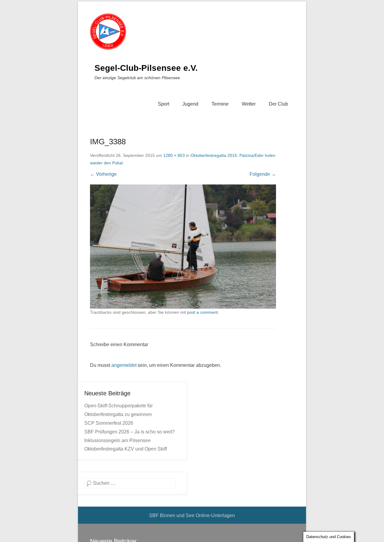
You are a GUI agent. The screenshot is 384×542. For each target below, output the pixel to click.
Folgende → (263, 174)
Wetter (249, 103)
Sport (163, 103)
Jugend (190, 103)
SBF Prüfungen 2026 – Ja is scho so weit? (129, 431)
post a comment (202, 312)
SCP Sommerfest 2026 (108, 423)
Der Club (278, 103)
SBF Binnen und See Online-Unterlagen (192, 515)
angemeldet (123, 365)
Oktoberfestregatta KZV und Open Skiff (125, 448)
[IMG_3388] (183, 246)
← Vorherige (103, 174)
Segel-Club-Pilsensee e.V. (146, 68)
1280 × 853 (174, 155)
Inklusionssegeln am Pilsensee (117, 440)
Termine (220, 103)
